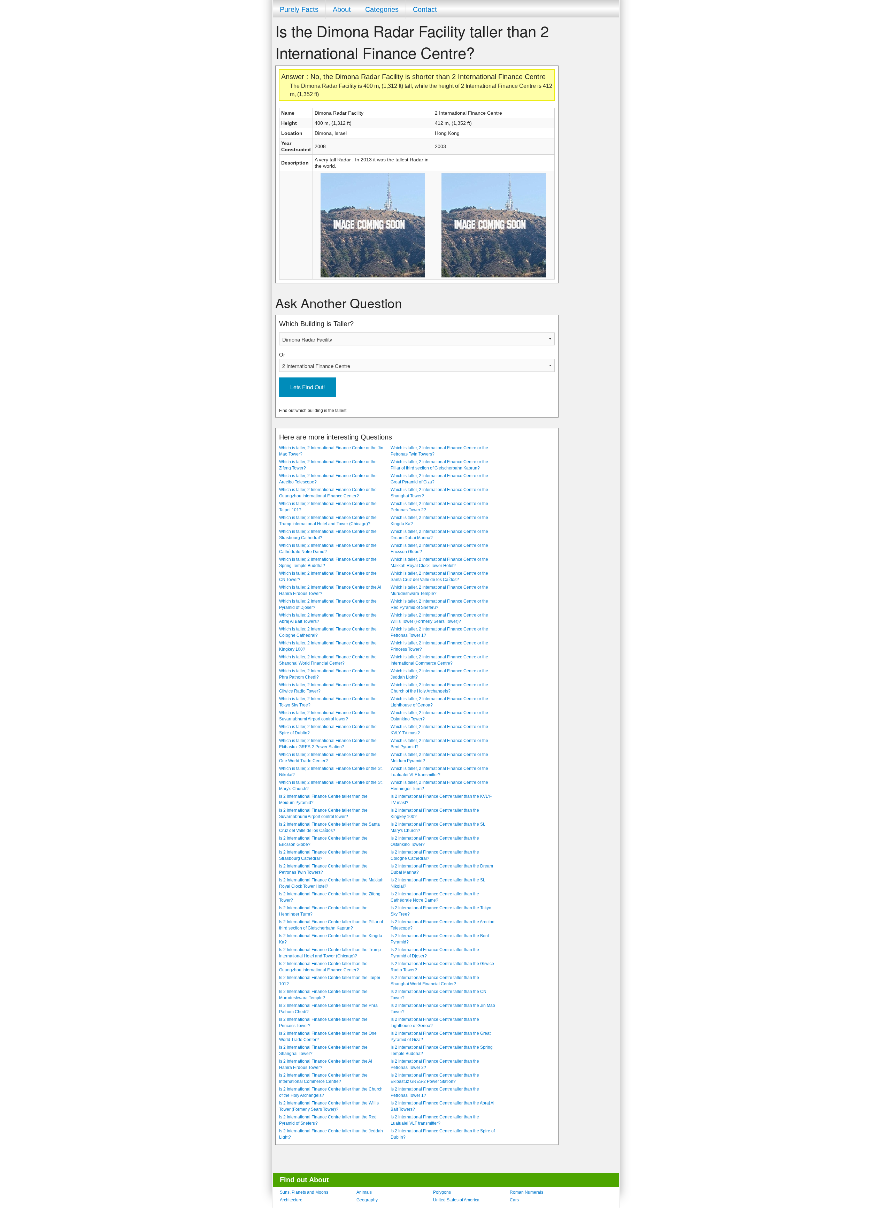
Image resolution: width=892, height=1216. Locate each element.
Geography (367, 1200)
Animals (364, 1192)
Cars (514, 1200)
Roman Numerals (526, 1192)
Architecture (291, 1200)
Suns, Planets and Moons (304, 1192)
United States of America (456, 1200)
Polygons (442, 1192)
